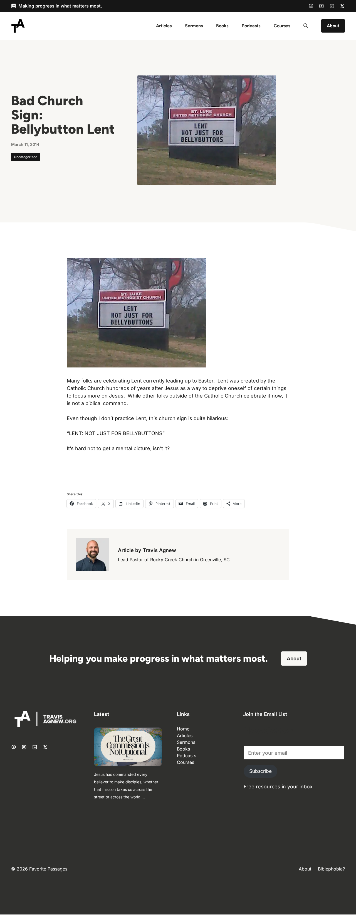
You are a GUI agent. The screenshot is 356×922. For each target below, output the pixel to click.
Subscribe (260, 771)
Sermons (194, 25)
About (333, 25)
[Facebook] (310, 5)
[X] (342, 6)
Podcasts (251, 25)
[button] (306, 26)
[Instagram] (321, 6)
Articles (164, 25)
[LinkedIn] (332, 6)
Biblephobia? (331, 869)
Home (183, 729)
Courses (282, 25)
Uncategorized (25, 157)
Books (222, 25)
